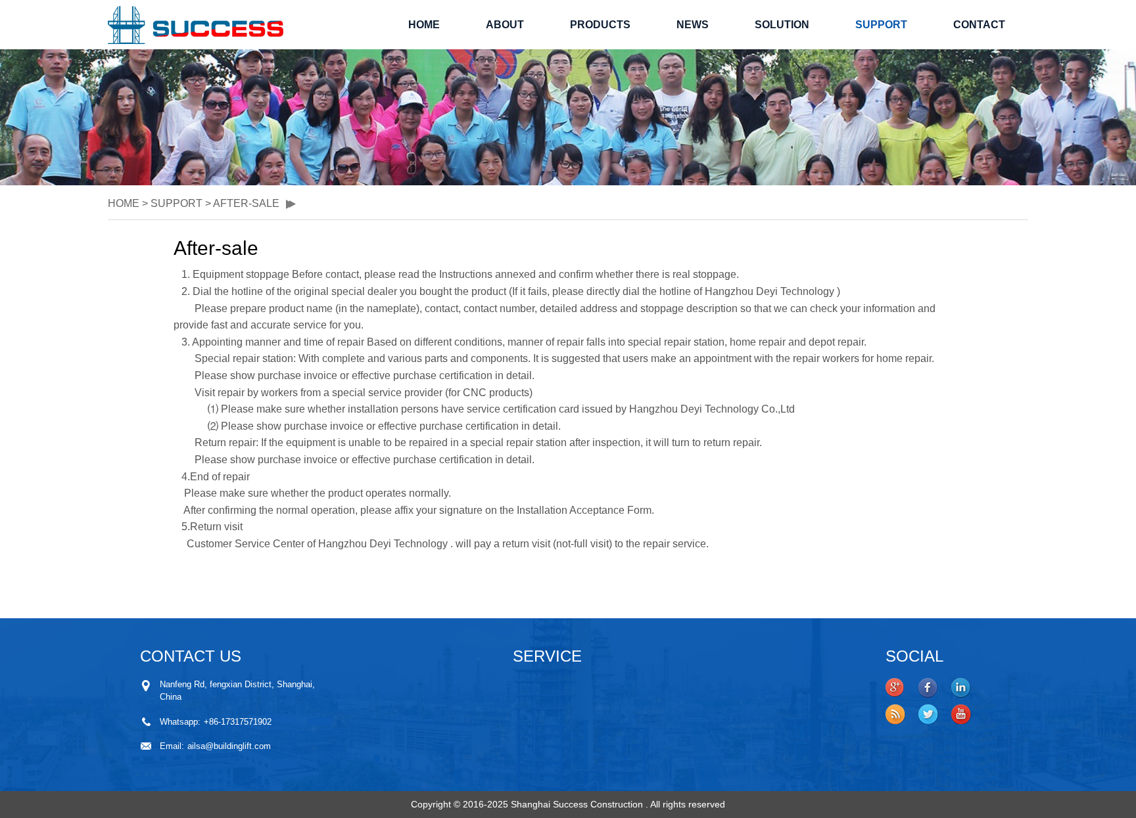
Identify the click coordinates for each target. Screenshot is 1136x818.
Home (424, 24)
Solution (782, 24)
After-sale (246, 203)
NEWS (692, 24)
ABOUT (505, 24)
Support (881, 24)
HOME (123, 203)
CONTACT (979, 24)
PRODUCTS (600, 24)
